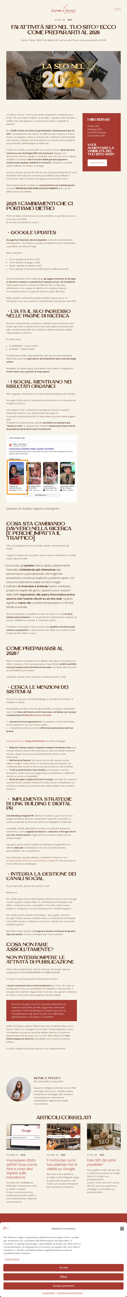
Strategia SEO (94, 129)
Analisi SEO (93, 126)
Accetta (63, 1267)
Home (24, 40)
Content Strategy (96, 132)
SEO (39, 40)
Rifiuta (63, 1276)
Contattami (97, 162)
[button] (122, 1228)
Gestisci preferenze (63, 1285)
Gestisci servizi (12, 1259)
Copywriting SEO (96, 135)
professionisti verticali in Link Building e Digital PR (32, 860)
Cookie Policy (48, 1293)
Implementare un (25, 741)
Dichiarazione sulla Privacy (70, 1293)
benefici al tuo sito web (38, 715)
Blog (32, 40)
